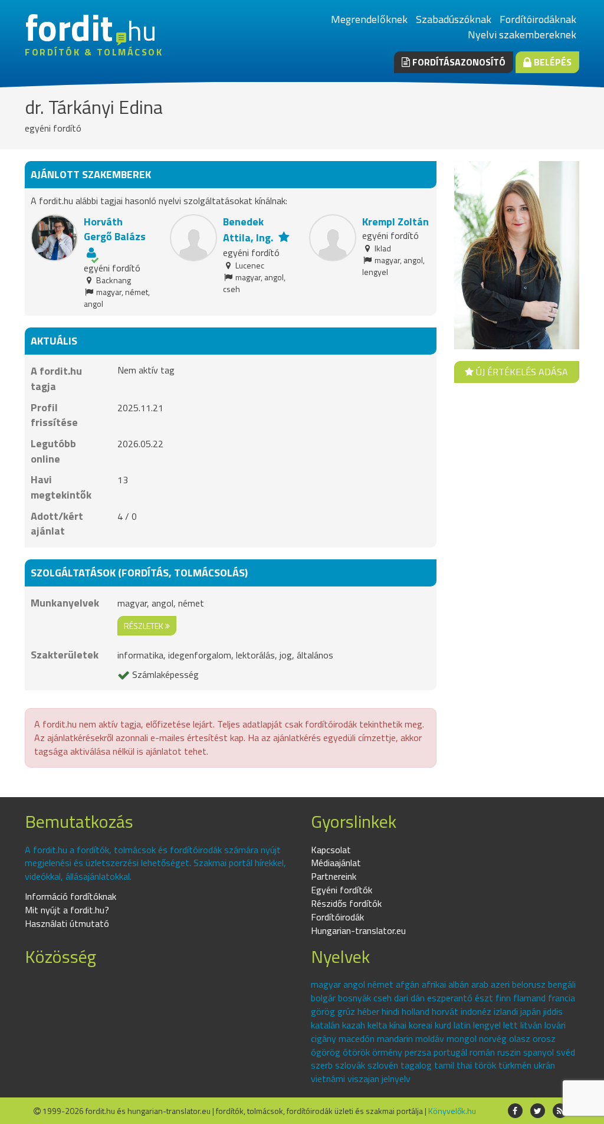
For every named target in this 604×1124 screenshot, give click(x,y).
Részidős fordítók (346, 903)
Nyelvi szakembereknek (522, 34)
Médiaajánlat (336, 863)
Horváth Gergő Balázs (115, 229)
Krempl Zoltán (395, 222)
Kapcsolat (331, 850)
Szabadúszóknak (453, 19)
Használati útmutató (67, 923)
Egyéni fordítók (341, 890)
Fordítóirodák (337, 917)
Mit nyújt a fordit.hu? (67, 910)
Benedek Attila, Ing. (248, 230)
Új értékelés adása (521, 372)
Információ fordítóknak (70, 896)
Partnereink (333, 876)
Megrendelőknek (369, 19)
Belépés (551, 62)
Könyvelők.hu (452, 1111)
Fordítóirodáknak (538, 19)
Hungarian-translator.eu (358, 930)
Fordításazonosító (457, 62)
